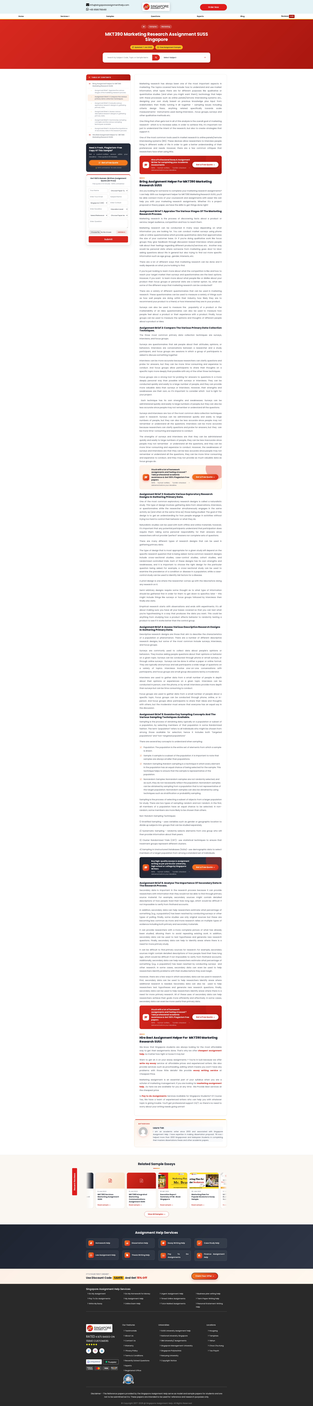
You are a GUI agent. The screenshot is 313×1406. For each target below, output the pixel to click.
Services (64, 16)
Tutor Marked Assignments (173, 1303)
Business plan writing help (208, 1293)
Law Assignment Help (105, 1255)
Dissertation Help (140, 1243)
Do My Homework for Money (137, 1293)
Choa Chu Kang (216, 1345)
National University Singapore (174, 1335)
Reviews (287, 16)
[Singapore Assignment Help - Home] (156, 7)
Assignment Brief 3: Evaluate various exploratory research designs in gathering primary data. (110, 105)
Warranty (129, 1345)
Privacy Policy (131, 1350)
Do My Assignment (97, 1293)
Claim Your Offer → (204, 1276)
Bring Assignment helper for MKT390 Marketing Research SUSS (107, 84)
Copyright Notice (169, 1360)
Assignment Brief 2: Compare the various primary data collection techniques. (111, 98)
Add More (121, 232)
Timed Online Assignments (173, 1298)
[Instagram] (95, 1350)
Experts (200, 16)
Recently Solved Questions (137, 1360)
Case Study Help (211, 1243)
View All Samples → (156, 1214)
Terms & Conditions (134, 1355)
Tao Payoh (214, 1350)
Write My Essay (95, 1303)
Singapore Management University (177, 1345)
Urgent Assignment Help (172, 1293)
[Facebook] (88, 1350)
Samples (110, 16)
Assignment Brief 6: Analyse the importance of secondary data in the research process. (111, 129)
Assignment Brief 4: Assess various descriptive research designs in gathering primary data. (110, 113)
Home (21, 16)
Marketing (166, 27)
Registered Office (133, 1370)
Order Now (213, 7)
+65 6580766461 (97, 9)
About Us (129, 1335)
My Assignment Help (134, 1298)
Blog (242, 16)
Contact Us (130, 1340)
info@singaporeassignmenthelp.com (109, 5)
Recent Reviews (74, 1181)
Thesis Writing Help (141, 1255)
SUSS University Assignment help (176, 1330)
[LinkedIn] (101, 1350)
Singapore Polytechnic (171, 1350)
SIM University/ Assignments (173, 1340)
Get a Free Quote (109, 162)
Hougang (213, 1330)
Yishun (212, 1340)
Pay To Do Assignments (99, 1298)
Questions (155, 16)
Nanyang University (169, 1355)
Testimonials (131, 1330)
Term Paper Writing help (208, 1298)
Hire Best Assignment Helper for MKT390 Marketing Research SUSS (108, 136)
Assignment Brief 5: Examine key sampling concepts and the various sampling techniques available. (110, 122)
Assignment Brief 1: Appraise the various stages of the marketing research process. (110, 91)
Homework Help (102, 1243)
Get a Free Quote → (205, 164)
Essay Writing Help (176, 1243)
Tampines (213, 1335)
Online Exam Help (132, 1303)
